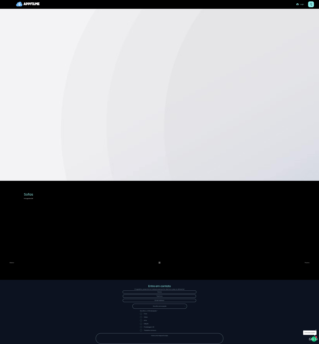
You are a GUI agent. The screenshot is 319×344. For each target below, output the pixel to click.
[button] (311, 4)
